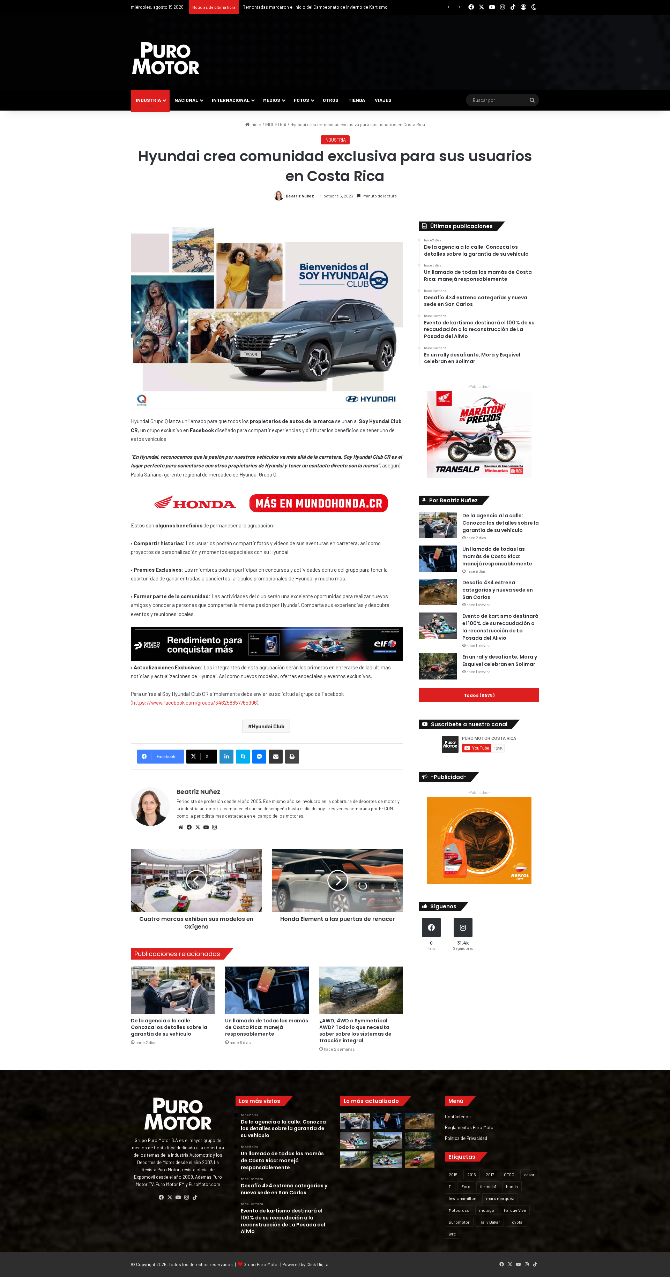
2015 (453, 1174)
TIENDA (356, 100)
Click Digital (317, 1264)
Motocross (459, 1210)
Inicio (255, 124)
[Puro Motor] (166, 58)
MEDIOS (271, 100)
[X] (197, 827)
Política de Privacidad (466, 1138)
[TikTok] (195, 1197)
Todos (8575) (479, 695)
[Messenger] (259, 757)
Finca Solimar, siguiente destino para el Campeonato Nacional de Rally (313, 7)
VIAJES (383, 100)
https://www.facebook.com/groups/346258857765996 (194, 702)
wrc (452, 1233)
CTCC (509, 1174)
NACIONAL (186, 100)
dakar (529, 1174)
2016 (471, 1174)
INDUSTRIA (148, 100)
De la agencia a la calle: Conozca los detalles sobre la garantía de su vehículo (169, 1027)
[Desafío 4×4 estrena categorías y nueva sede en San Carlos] (438, 592)
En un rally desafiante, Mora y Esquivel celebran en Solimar (499, 660)
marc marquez (500, 1198)
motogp (486, 1210)
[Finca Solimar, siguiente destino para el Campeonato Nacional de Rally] (419, 1159)
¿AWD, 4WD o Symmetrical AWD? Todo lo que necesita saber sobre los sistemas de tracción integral (355, 1030)
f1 (450, 1186)
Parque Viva (515, 1210)
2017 (490, 1174)
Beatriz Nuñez (300, 195)
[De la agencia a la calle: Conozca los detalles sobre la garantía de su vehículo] (173, 990)
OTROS (330, 100)
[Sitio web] (181, 827)
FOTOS (301, 100)
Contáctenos (458, 1116)
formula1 (488, 1186)
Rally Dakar (489, 1221)
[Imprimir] (292, 757)
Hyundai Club (268, 726)
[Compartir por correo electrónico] (276, 757)
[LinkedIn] (226, 757)
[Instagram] (214, 827)
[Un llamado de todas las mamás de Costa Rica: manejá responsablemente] (267, 990)
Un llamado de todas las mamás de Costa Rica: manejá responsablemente (266, 1027)
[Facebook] (189, 827)
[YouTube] (206, 827)
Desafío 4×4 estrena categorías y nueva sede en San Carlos (497, 590)
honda (512, 1186)
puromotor (459, 1221)
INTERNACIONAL (231, 100)
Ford (465, 1186)
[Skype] (243, 757)
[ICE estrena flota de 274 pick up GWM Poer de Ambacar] (387, 1140)
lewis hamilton (462, 1198)
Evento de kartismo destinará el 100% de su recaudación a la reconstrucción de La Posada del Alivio (500, 627)
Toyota (516, 1221)
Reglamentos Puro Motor (470, 1127)
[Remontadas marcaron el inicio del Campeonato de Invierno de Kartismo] (387, 1159)
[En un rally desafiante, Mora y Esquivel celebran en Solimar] (438, 666)
